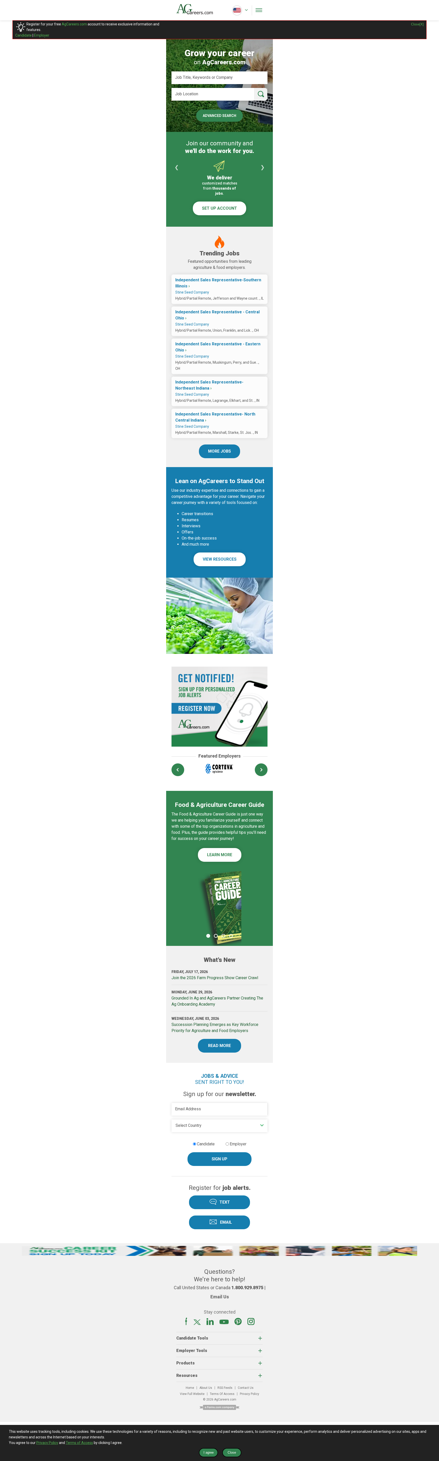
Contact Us (246, 1388)
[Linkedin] (210, 1324)
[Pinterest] (238, 1324)
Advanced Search (219, 116)
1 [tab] (208, 935)
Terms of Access (79, 1443)
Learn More (219, 854)
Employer (41, 35)
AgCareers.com (74, 24)
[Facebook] (186, 1324)
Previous (176, 167)
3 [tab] (223, 935)
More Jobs (219, 451)
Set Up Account (219, 208)
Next (262, 167)
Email (226, 1222)
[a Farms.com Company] (219, 1408)
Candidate (23, 35)
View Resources (220, 559)
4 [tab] (230, 935)
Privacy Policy (249, 1394)
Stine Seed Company (192, 292)
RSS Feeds (224, 1388)
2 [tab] (215, 935)
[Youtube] (224, 1324)
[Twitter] (197, 1324)
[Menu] (259, 10)
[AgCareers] (198, 10)
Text (225, 1202)
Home (190, 1388)
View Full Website (192, 1394)
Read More (219, 1045)
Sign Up (219, 1159)
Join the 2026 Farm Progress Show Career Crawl (214, 977)
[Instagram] (251, 1324)
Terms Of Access (222, 1394)
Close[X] (417, 24)
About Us (205, 1388)
